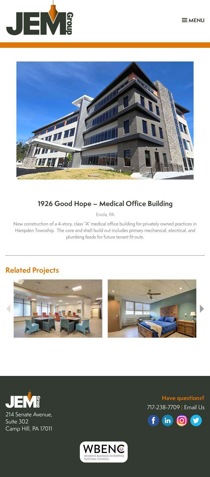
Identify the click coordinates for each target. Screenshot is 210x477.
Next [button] (202, 309)
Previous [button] (8, 309)
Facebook (153, 420)
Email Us (194, 407)
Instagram (182, 420)
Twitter (196, 420)
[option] (105, 120)
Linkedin (167, 420)
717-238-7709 (163, 407)
